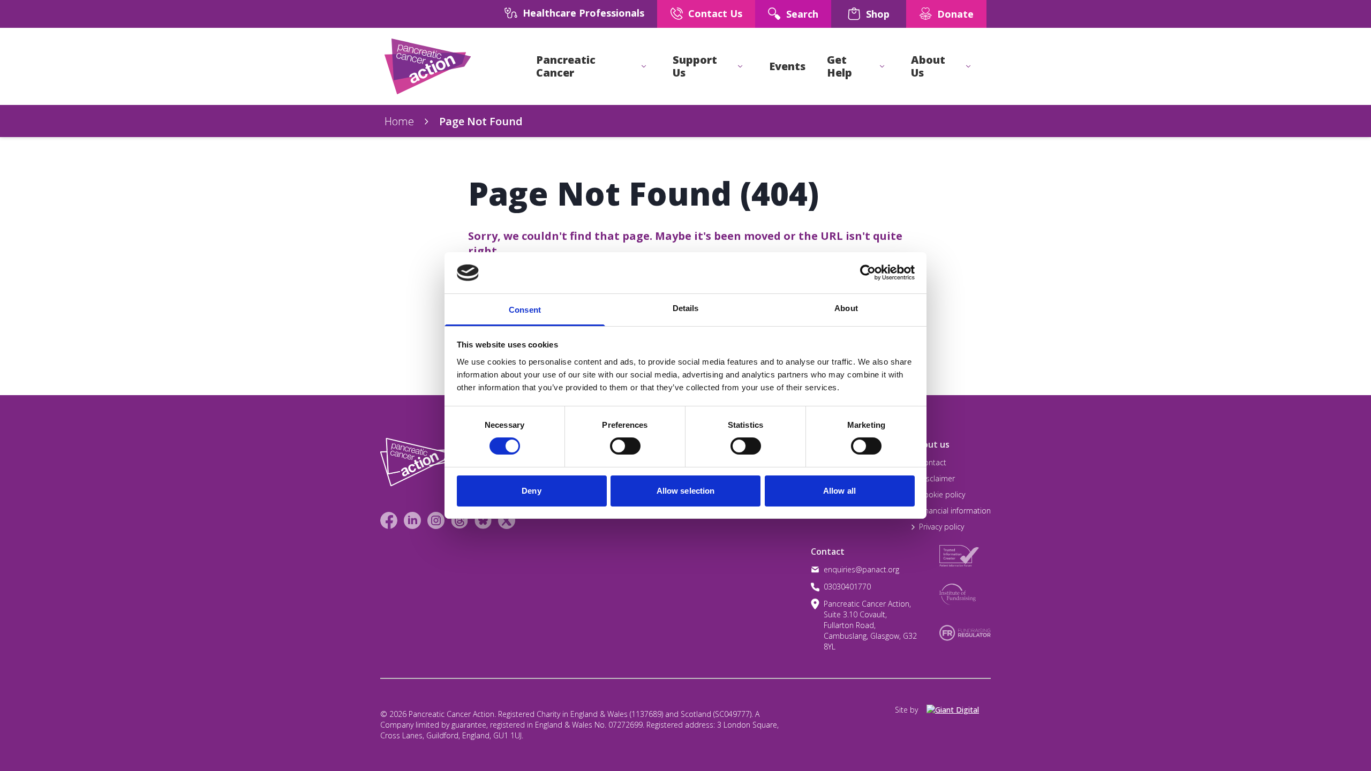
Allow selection (686, 490)
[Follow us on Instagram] (436, 520)
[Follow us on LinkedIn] (412, 520)
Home (399, 121)
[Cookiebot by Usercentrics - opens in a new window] (868, 272)
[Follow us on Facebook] (388, 520)
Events (787, 66)
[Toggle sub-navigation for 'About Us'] (968, 66)
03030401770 (847, 586)
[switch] (614, 441)
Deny (531, 490)
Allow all (839, 490)
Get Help (839, 66)
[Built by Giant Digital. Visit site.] (958, 710)
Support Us (695, 66)
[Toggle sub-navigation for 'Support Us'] (740, 66)
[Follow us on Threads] (459, 520)
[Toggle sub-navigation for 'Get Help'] (882, 66)
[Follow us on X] (506, 520)
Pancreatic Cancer (566, 66)
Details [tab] (686, 308)
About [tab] (846, 308)
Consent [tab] (525, 309)
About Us (928, 66)
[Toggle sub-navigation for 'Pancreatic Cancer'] (643, 66)
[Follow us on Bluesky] (483, 520)
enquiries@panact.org (861, 569)
